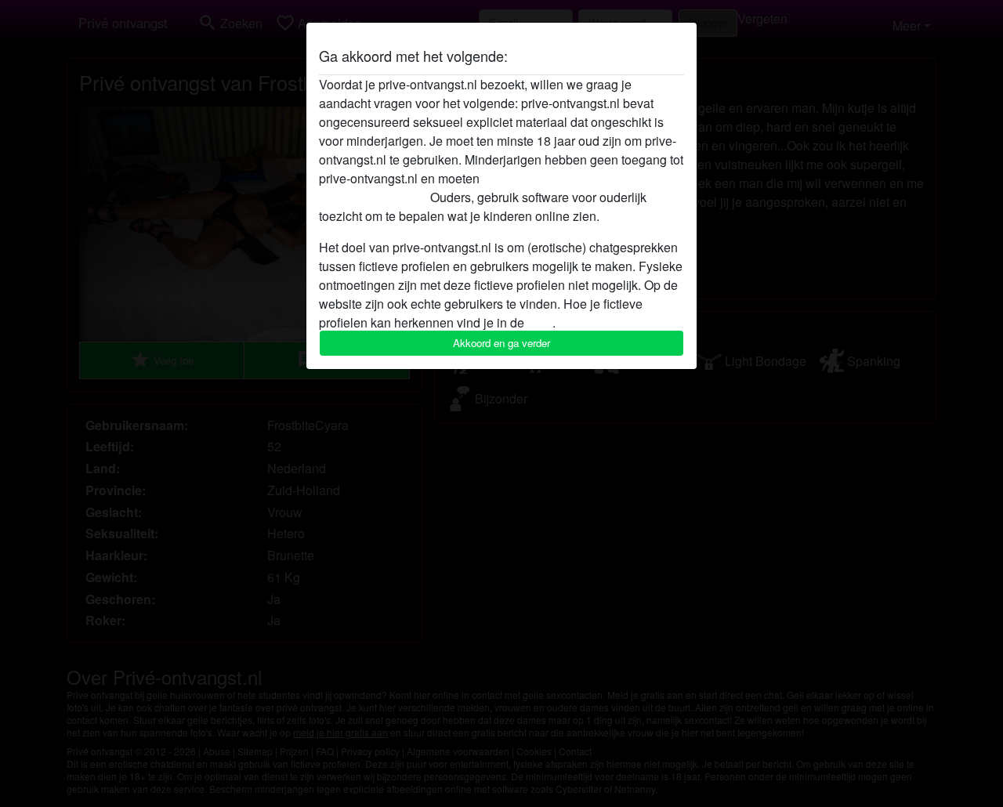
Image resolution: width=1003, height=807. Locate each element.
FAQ (539, 322)
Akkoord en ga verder (501, 342)
